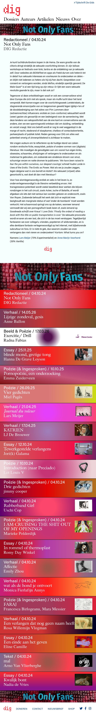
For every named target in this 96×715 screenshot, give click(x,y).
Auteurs (28, 19)
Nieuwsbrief (55, 708)
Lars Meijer (24, 237)
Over (76, 19)
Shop (71, 708)
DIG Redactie (15, 48)
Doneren (21, 708)
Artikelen (45, 19)
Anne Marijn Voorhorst (68, 237)
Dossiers (11, 19)
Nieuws (63, 19)
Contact (37, 708)
